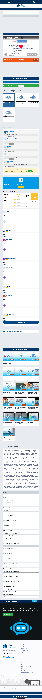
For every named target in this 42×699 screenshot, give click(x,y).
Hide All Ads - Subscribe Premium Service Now (21, 78)
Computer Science (11, 16)
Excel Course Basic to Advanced (9, 512)
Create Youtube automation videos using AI (11, 528)
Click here (30, 171)
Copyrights (24, 668)
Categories (16, 9)
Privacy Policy (25, 662)
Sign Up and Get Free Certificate (13, 85)
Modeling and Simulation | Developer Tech (11, 533)
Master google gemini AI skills (8, 538)
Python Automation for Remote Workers (10, 591)
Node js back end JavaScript (9, 660)
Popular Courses (25, 648)
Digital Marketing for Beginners (9, 594)
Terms (23, 670)
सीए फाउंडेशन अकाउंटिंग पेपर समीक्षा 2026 (9, 561)
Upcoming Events (25, 650)
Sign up (33, 2)
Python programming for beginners (9, 566)
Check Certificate (26, 659)
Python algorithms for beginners (9, 586)
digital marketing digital (7, 523)
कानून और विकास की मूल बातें (7, 550)
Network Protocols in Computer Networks (11, 530)
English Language (6, 505)
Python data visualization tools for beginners (11, 571)
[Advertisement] (21, 25)
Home (6, 16)
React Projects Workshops (9, 659)
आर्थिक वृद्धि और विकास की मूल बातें (8, 553)
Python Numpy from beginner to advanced (11, 581)
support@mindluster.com (8, 657)
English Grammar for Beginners (9, 515)
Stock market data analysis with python (10, 576)
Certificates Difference (27, 672)
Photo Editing (5, 510)
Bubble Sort (18, 16)
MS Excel (5, 497)
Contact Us (24, 660)
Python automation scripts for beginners (10, 520)
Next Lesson (20, 82)
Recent (25, 9)
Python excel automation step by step (10, 578)
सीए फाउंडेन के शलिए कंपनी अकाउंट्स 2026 (9, 558)
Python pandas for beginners (8, 568)
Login (9, 2)
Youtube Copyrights (26, 666)
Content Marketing (6, 517)
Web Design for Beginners (8, 502)
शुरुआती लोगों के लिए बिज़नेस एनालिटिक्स (9, 535)
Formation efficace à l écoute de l (9, 525)
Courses (23, 646)
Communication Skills (7, 507)
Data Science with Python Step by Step (10, 584)
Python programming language (9, 500)
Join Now (34, 601)
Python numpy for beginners (8, 589)
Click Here (36, 59)
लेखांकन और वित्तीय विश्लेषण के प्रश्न (8, 596)
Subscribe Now (8, 614)
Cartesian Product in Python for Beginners (11, 573)
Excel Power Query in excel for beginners (11, 540)
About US (24, 664)
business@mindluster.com (8, 654)
